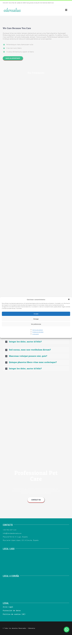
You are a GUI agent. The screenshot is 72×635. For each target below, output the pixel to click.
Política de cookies (37, 330)
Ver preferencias (36, 324)
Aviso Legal (35, 334)
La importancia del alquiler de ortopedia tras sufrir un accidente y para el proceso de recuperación (33, 2)
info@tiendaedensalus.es (12, 533)
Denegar (36, 319)
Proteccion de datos (37, 332)
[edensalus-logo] (12, 8)
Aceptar (36, 314)
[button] (69, 299)
